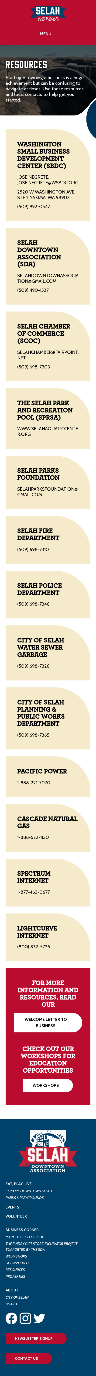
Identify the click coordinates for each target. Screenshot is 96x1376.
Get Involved (17, 1263)
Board (11, 1304)
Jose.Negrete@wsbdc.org (47, 182)
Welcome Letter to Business (46, 1022)
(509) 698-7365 (33, 735)
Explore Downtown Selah (29, 1191)
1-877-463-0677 (33, 892)
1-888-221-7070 (33, 782)
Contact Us (26, 1358)
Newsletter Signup (34, 1338)
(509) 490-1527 (33, 290)
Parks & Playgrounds (25, 1197)
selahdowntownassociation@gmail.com (48, 278)
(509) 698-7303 (33, 367)
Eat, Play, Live (19, 1184)
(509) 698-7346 (33, 604)
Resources (15, 1270)
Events (12, 1207)
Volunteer (16, 1216)
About (12, 1290)
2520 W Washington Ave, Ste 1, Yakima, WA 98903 (46, 194)
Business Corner (22, 1230)
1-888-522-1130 (33, 837)
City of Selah (17, 1297)
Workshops (46, 1085)
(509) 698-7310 (33, 549)
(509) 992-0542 (33, 206)
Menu (45, 33)
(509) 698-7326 (33, 666)
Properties (15, 1276)
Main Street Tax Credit (25, 1237)
